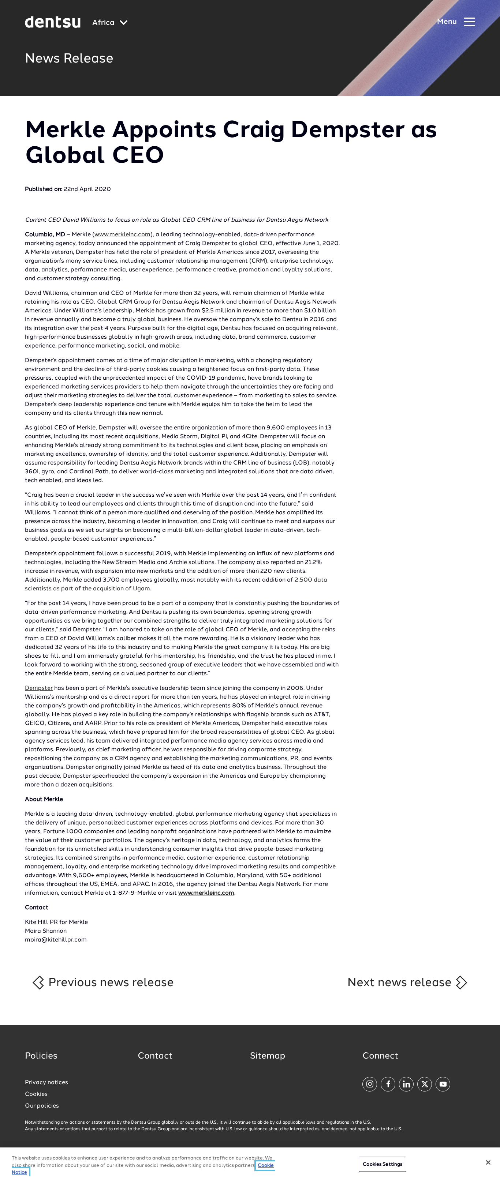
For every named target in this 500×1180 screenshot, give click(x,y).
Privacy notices (46, 1083)
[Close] (488, 1162)
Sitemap (267, 1056)
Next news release (401, 983)
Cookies (36, 1094)
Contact (155, 1056)
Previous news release (109, 983)
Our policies (42, 1106)
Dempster (39, 688)
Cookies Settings (382, 1164)
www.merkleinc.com (122, 235)
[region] (250, 1163)
